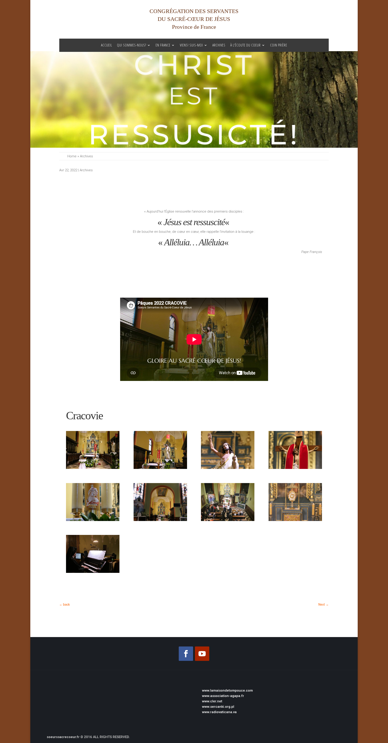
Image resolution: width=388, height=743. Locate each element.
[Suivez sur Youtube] (202, 653)
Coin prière (278, 45)
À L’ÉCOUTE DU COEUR (245, 45)
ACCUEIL (106, 45)
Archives (218, 45)
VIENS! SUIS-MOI (191, 45)
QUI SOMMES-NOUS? (131, 45)
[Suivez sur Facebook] (186, 653)
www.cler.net (212, 701)
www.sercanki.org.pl (218, 707)
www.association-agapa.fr (223, 696)
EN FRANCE (163, 45)
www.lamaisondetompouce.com (227, 690)
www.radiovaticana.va (219, 712)
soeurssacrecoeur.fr (63, 737)
